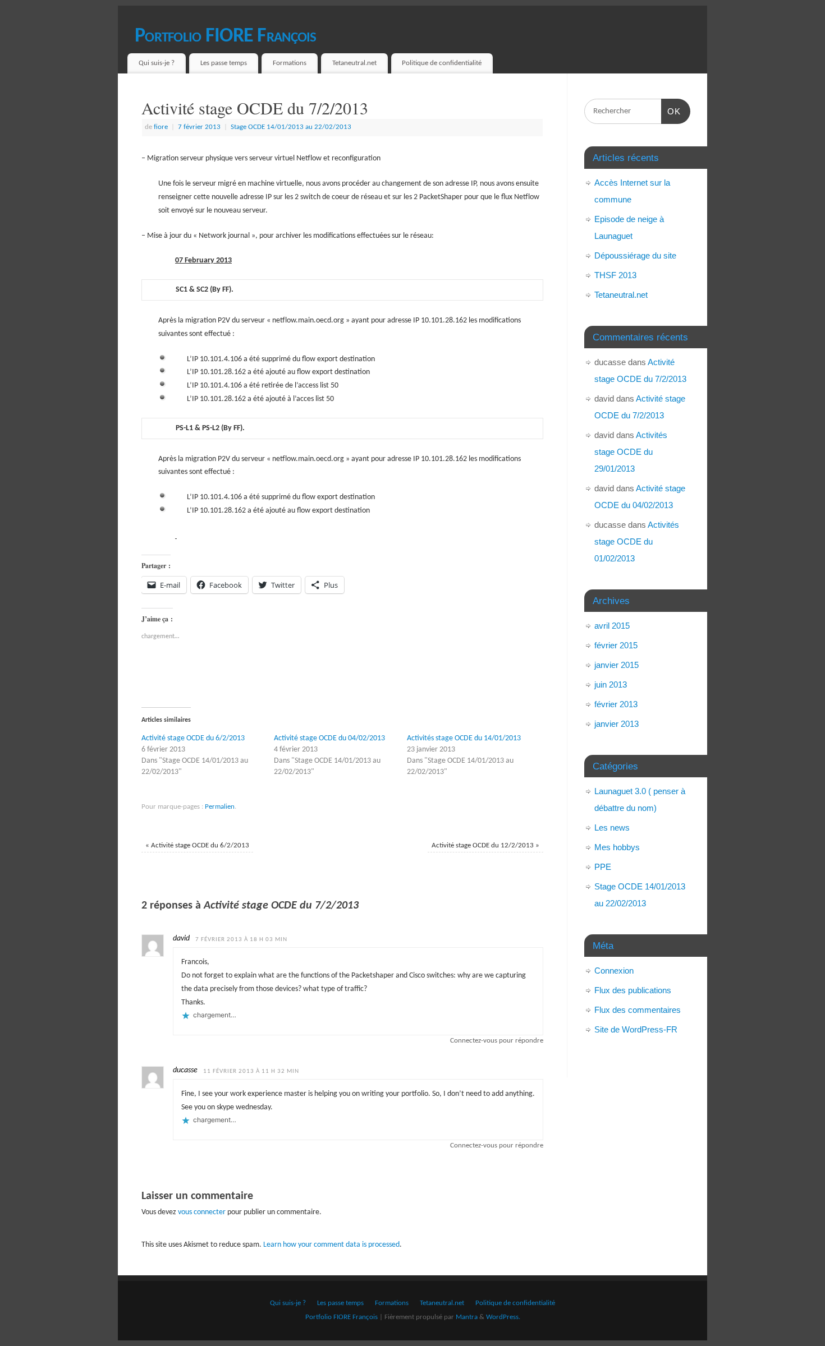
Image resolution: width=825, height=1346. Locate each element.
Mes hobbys (617, 847)
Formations (289, 63)
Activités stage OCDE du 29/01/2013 (630, 451)
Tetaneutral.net (354, 63)
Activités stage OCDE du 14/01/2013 (464, 738)
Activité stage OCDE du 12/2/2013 (485, 845)
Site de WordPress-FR (635, 1029)
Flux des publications (632, 990)
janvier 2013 (616, 724)
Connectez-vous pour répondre (496, 1041)
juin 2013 (610, 684)
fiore (161, 127)
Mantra (467, 1317)
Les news (612, 827)
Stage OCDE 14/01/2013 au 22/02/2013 (291, 127)
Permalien (220, 807)
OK (671, 111)
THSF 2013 (615, 275)
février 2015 (616, 645)
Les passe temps (223, 63)
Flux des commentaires (637, 1010)
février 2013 (616, 704)
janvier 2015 (616, 665)
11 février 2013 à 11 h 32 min (251, 1071)
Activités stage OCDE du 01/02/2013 (636, 541)
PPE (602, 867)
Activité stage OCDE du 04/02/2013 (329, 738)
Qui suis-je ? (157, 63)
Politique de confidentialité (442, 63)
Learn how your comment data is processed (331, 1245)
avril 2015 (612, 625)
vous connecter (202, 1212)
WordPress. (503, 1317)
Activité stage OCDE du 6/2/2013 (193, 738)
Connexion (614, 970)
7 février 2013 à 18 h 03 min (241, 940)
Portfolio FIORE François (226, 36)
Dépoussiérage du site (635, 255)
